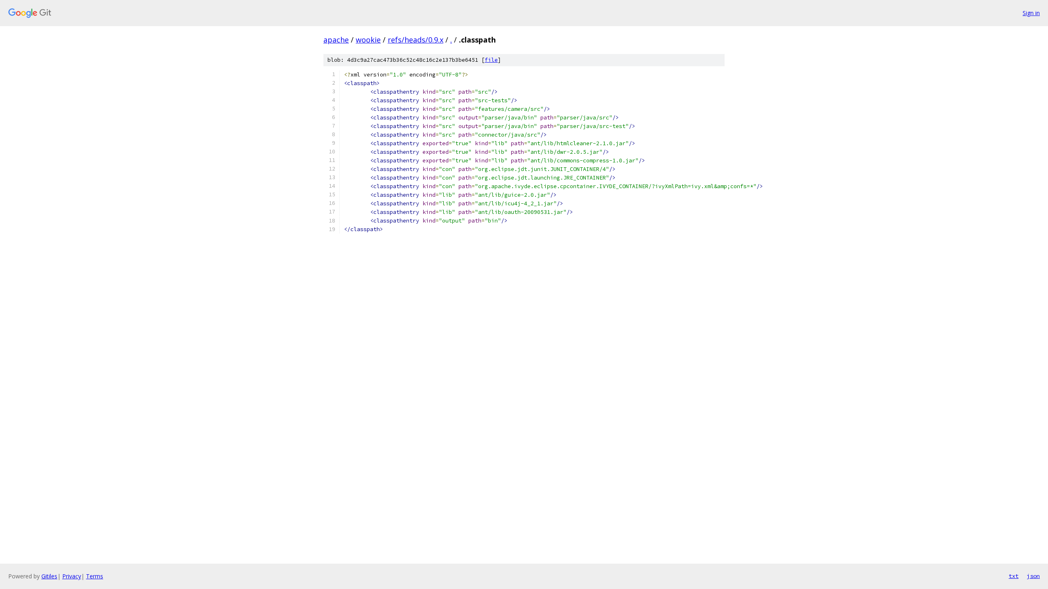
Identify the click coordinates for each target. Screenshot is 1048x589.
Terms (94, 576)
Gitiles (49, 576)
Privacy (71, 576)
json (1033, 576)
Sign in (1031, 13)
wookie (368, 40)
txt (1014, 576)
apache (336, 40)
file (491, 59)
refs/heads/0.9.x (415, 40)
